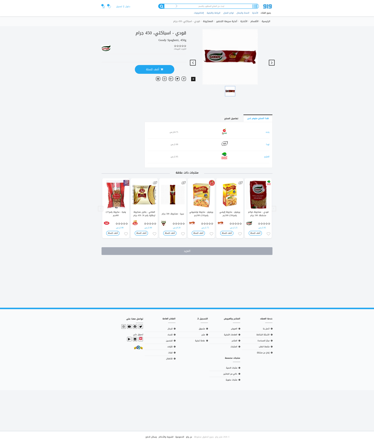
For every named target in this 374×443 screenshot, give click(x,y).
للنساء (170, 334)
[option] (258, 208)
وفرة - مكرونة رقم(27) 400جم (116, 213)
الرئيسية (266, 21)
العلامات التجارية (230, 334)
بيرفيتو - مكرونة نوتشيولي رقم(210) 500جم (201, 213)
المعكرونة (208, 21)
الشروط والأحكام (166, 437)
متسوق (202, 328)
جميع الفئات (266, 13)
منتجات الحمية (231, 368)
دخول (127, 6)
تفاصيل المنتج (231, 119)
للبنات (170, 352)
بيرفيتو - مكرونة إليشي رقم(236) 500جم (229, 213)
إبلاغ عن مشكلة (263, 352)
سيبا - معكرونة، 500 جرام (173, 214)
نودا (267, 144)
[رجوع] (176, 6)
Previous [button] (273, 208)
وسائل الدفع (151, 437)
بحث (161, 6)
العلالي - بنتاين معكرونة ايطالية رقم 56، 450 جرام (144, 213)
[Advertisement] (286, 280)
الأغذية (255, 13)
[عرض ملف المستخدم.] (269, 183)
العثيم (266, 157)
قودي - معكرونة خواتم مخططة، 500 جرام (258, 213)
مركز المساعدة (264, 340)
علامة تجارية (200, 340)
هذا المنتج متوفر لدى (258, 118)
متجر (203, 334)
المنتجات (234, 346)
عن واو (189, 437)
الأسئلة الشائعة (263, 334)
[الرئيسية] (267, 7)
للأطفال (169, 358)
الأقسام (255, 21)
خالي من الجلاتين (230, 374)
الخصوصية (179, 437)
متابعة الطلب (264, 346)
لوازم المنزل (228, 13)
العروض (234, 328)
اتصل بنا (266, 328)
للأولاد (170, 346)
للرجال (170, 328)
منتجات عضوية (231, 380)
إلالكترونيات (199, 13)
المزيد (187, 251)
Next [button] (100, 208)
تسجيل (119, 6)
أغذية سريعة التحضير (226, 21)
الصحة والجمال (243, 13)
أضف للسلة (152, 69)
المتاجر (234, 340)
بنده (267, 132)
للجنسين (169, 340)
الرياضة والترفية (213, 13)
